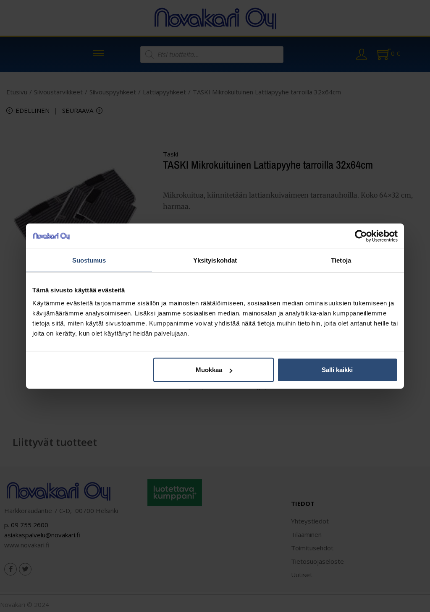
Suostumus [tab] (89, 259)
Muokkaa (209, 369)
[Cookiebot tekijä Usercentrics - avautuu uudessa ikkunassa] (361, 235)
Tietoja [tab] (341, 259)
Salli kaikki (337, 369)
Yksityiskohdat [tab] (215, 259)
